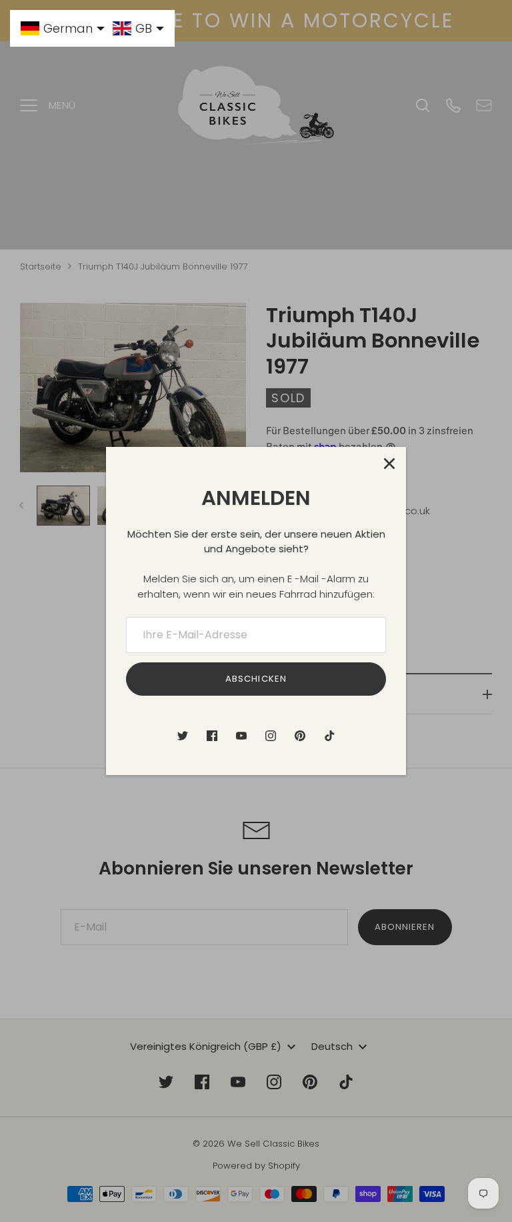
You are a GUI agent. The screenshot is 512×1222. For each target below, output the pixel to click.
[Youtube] (241, 735)
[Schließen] (389, 463)
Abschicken (256, 678)
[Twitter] (182, 735)
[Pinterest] (300, 735)
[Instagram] (270, 735)
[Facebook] (212, 735)
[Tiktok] (329, 735)
